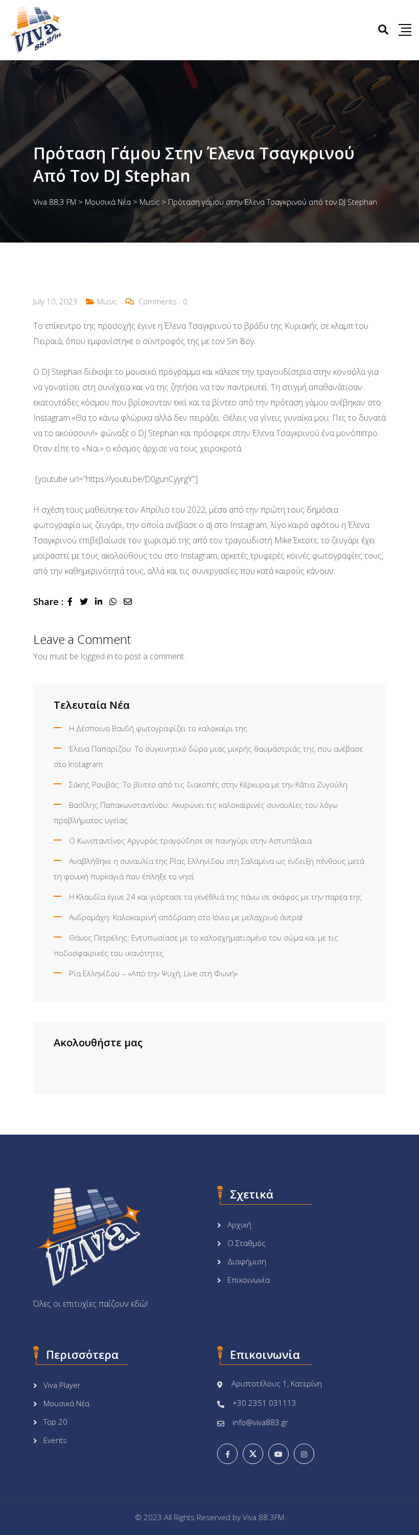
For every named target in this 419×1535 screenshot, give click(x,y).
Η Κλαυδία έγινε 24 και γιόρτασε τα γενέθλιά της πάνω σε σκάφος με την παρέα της (215, 897)
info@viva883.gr (260, 1422)
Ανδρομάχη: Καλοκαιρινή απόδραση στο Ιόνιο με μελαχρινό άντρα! (185, 917)
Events (55, 1440)
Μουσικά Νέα (66, 1403)
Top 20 (55, 1422)
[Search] (383, 29)
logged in (97, 656)
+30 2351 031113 (264, 1403)
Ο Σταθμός (246, 1243)
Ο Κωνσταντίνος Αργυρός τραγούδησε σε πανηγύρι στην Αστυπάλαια (190, 840)
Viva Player (62, 1385)
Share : (48, 601)
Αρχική (239, 1224)
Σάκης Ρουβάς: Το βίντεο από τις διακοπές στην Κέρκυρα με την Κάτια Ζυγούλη (208, 784)
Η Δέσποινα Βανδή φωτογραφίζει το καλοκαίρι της (158, 728)
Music (107, 301)
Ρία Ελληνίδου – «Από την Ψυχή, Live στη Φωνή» (153, 973)
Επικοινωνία (248, 1280)
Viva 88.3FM (263, 1517)
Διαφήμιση (246, 1261)
